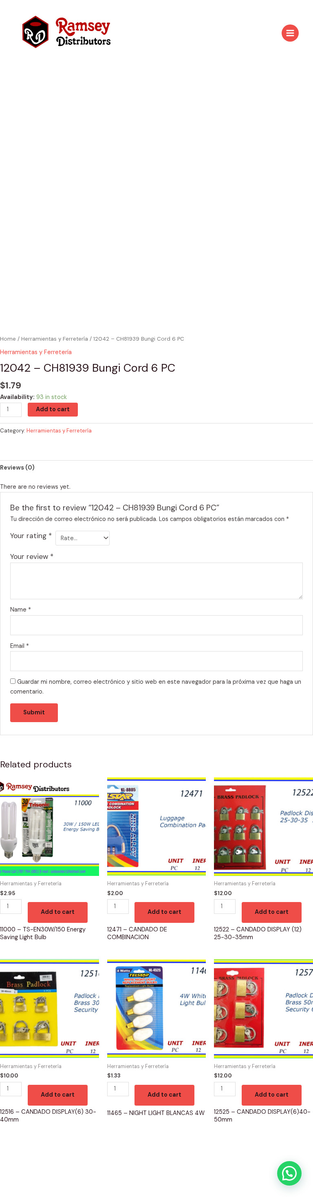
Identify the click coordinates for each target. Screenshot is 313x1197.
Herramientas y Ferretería (54, 338)
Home (8, 338)
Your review (31, 556)
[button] (289, 1173)
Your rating (31, 535)
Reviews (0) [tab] (17, 468)
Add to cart (53, 409)
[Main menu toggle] (290, 33)
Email (19, 646)
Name (20, 610)
